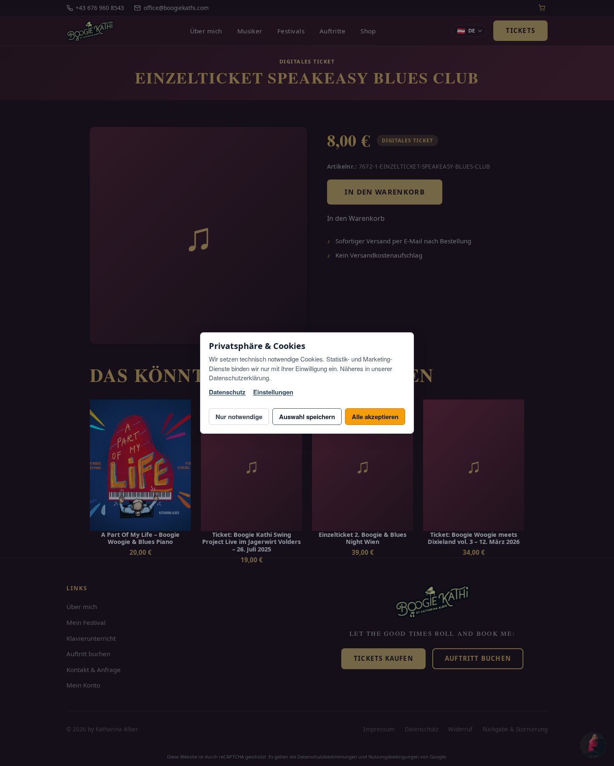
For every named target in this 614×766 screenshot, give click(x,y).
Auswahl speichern (307, 416)
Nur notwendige (239, 416)
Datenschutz (227, 392)
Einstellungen (273, 392)
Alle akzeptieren (375, 416)
